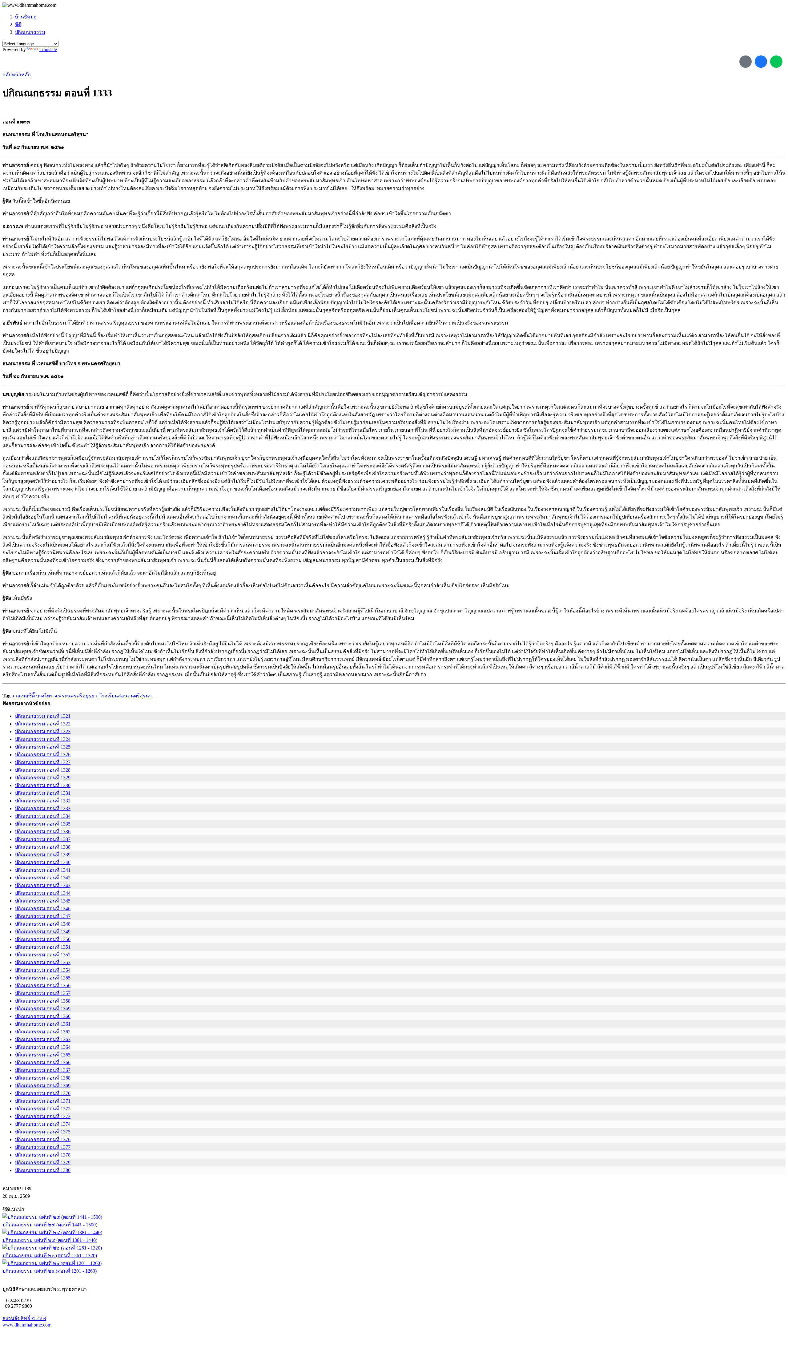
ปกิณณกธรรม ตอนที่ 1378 (42, 1154)
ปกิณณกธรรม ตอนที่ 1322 (42, 723)
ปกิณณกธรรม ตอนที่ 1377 (42, 1147)
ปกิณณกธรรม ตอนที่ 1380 (42, 1170)
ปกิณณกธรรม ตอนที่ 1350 (42, 939)
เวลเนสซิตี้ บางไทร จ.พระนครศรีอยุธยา (55, 695)
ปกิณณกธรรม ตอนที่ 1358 (42, 1001)
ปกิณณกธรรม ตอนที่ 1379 (42, 1162)
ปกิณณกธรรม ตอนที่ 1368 (42, 1077)
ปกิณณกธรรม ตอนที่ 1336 (42, 831)
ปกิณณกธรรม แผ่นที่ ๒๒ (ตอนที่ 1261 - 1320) (49, 1255)
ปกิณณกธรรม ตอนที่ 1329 (42, 777)
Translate (48, 49)
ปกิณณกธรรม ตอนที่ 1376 (42, 1139)
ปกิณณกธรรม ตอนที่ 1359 (42, 1008)
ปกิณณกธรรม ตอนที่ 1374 (42, 1124)
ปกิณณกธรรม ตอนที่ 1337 (42, 839)
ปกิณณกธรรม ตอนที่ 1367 (42, 1070)
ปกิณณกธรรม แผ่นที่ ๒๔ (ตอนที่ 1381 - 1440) (49, 1240)
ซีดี (18, 24)
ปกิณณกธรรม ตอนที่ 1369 (42, 1085)
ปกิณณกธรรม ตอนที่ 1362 (42, 1031)
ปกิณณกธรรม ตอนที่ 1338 (42, 847)
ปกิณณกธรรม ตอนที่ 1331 (42, 793)
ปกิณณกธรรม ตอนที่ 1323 (42, 731)
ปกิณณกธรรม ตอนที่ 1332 (42, 800)
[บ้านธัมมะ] (29, 5)
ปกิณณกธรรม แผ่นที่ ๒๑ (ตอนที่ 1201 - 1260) (49, 1271)
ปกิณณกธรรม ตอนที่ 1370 (42, 1093)
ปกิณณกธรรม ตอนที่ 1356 (42, 985)
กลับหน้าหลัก (16, 74)
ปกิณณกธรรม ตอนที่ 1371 (42, 1101)
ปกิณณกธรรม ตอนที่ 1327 (42, 762)
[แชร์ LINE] (776, 61)
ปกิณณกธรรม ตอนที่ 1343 (42, 885)
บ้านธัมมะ (26, 16)
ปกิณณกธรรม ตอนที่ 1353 (42, 962)
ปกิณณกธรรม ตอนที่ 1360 (42, 1016)
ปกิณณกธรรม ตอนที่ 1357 (42, 993)
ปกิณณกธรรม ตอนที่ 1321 (42, 716)
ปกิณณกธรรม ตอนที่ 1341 (42, 870)
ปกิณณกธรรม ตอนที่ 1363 (42, 1039)
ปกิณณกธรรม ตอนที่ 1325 (42, 746)
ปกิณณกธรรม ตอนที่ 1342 (42, 877)
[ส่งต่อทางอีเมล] (745, 61)
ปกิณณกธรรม (30, 32)
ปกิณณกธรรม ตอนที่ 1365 (42, 1054)
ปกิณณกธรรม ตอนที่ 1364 (42, 1047)
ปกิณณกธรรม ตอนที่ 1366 (42, 1062)
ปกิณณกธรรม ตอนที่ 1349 (42, 931)
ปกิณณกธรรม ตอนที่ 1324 (42, 739)
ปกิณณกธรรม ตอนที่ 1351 (42, 947)
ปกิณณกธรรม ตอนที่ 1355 (42, 977)
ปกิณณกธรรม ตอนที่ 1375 (42, 1131)
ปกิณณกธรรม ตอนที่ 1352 (42, 954)
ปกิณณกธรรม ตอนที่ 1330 (42, 785)
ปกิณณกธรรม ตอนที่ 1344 (42, 893)
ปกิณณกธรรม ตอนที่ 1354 (42, 970)
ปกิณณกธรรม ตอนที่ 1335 (42, 823)
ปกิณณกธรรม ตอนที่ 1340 (42, 862)
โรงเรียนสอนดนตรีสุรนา (125, 695)
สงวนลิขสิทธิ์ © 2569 (24, 1318)
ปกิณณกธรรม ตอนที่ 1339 (42, 854)
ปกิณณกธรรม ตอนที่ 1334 (42, 816)
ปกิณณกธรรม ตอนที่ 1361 (42, 1024)
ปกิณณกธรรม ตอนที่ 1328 (42, 770)
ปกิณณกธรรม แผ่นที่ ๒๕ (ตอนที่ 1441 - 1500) (49, 1224)
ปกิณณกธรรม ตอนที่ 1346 (42, 908)
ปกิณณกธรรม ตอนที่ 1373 (42, 1116)
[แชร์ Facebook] (761, 61)
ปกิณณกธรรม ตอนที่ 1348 (42, 924)
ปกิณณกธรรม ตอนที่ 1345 (42, 900)
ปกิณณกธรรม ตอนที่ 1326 (42, 754)
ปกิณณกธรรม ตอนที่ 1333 (42, 808)
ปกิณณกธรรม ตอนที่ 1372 (42, 1108)
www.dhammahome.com (26, 1324)
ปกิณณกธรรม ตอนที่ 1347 (42, 916)
